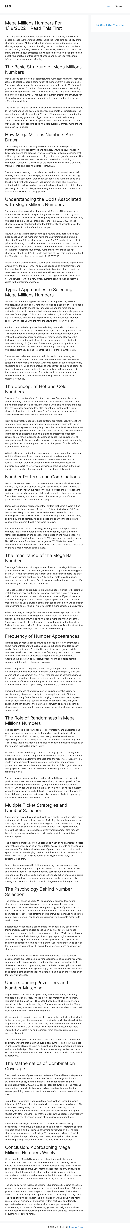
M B (8, 6)
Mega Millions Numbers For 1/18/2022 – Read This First (33, 25)
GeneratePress (76, 1227)
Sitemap (118, 6)
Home (107, 6)
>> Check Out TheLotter (110, 25)
